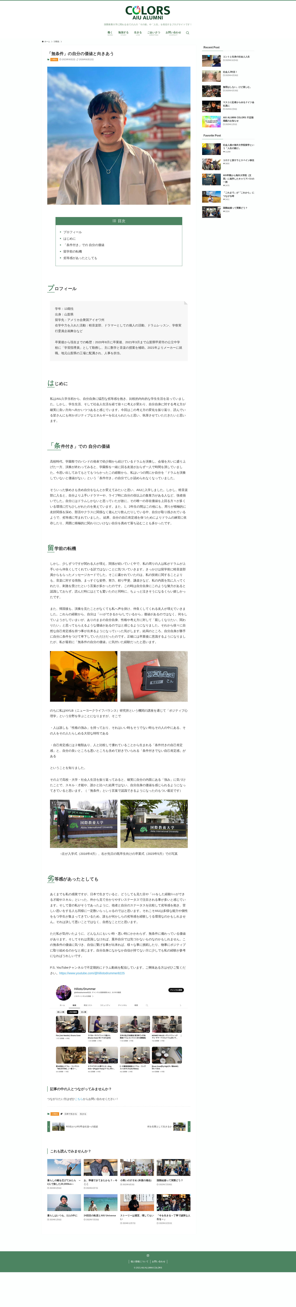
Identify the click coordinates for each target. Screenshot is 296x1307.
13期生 (54, 59)
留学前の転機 (72, 251)
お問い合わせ (158, 1261)
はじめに (69, 238)
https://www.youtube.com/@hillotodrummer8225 (92, 973)
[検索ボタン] (187, 33)
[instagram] (148, 1255)
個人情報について (140, 1261)
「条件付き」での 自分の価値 (83, 245)
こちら (79, 1099)
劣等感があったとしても (80, 258)
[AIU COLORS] (148, 12)
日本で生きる (71, 1114)
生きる (83, 1114)
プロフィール (72, 232)
